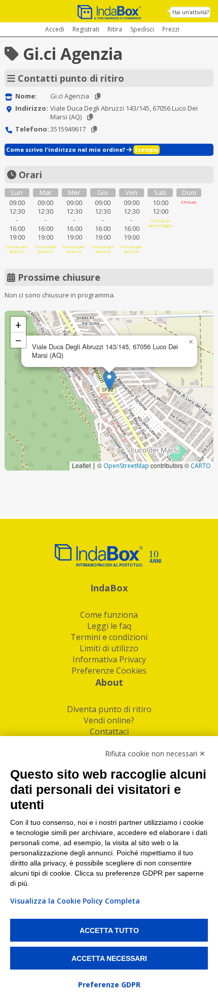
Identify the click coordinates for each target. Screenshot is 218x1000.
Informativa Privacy (109, 659)
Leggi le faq (109, 625)
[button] (109, 380)
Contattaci (109, 731)
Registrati (85, 29)
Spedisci (142, 29)
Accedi (54, 29)
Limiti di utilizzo (109, 648)
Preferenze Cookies (109, 670)
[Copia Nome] (97, 96)
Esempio (146, 149)
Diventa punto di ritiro (109, 709)
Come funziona (109, 614)
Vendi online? (109, 720)
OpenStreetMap (126, 465)
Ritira (114, 29)
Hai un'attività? (190, 12)
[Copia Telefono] (94, 129)
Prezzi (170, 29)
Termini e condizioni (109, 637)
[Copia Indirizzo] (90, 117)
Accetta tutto (109, 930)
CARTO (201, 465)
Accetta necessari (109, 958)
